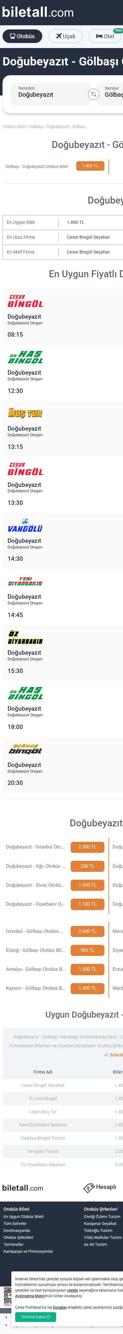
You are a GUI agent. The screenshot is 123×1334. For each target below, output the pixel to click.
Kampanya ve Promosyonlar (28, 1251)
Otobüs (25, 36)
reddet (72, 1290)
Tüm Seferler (14, 1223)
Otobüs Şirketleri (18, 1237)
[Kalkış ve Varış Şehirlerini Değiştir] (93, 94)
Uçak (68, 36)
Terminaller (13, 1244)
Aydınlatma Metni (30, 1296)
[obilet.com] (38, 18)
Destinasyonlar (16, 1230)
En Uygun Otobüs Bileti (23, 1216)
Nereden (27, 88)
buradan (60, 1307)
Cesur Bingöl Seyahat (88, 237)
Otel (111, 34)
